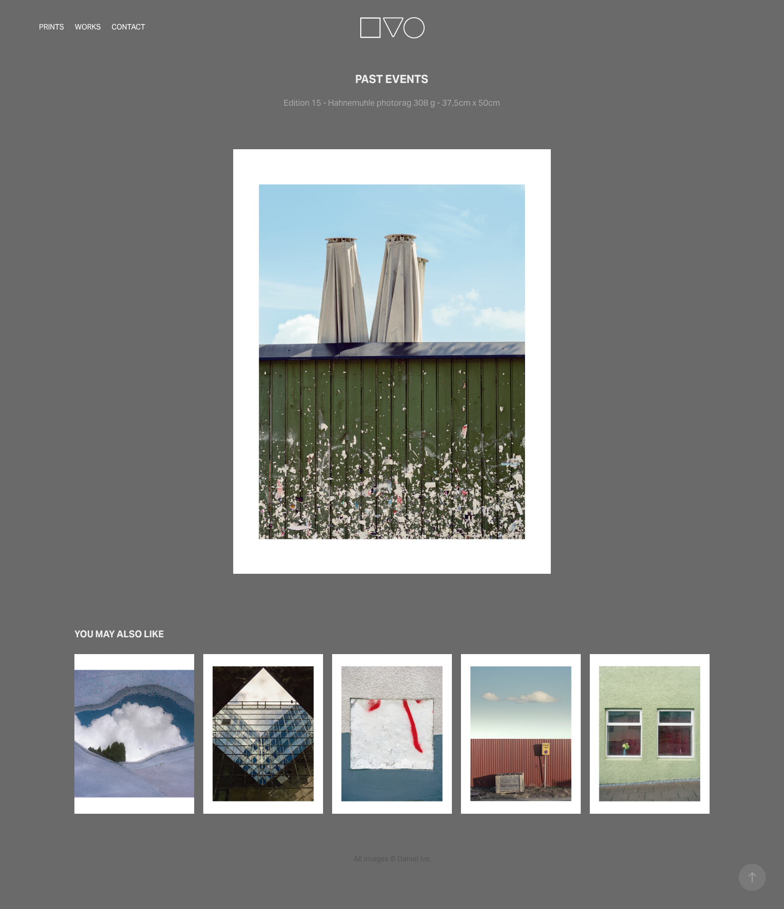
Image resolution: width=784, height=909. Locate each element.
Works (88, 27)
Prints (51, 27)
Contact (128, 27)
